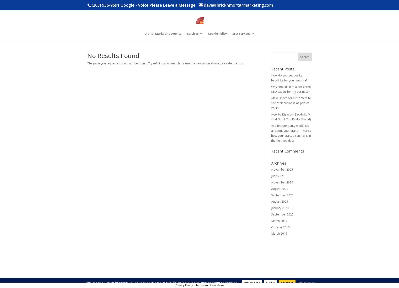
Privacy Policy (184, 285)
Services (192, 34)
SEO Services (241, 34)
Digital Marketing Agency (163, 34)
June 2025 (277, 176)
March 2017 (279, 221)
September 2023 (282, 195)
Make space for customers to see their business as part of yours (291, 103)
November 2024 (282, 182)
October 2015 (280, 227)
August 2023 (279, 201)
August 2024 (279, 189)
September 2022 (282, 214)
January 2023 (280, 208)
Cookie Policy (217, 34)
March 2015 (279, 233)
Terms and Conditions (210, 285)
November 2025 (282, 169)
